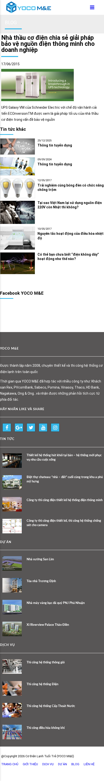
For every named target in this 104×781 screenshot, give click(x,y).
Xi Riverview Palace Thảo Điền (48, 624)
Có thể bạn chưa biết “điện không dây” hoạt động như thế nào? (68, 256)
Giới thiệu (30, 764)
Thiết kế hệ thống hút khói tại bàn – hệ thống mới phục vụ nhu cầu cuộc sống (64, 457)
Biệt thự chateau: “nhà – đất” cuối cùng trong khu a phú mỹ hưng (65, 479)
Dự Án (62, 764)
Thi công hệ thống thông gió (46, 662)
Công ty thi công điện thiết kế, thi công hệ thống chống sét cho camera (64, 523)
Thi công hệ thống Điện (42, 684)
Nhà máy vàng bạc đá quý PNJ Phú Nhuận (56, 603)
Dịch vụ (48, 764)
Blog (75, 764)
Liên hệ (89, 764)
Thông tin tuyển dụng (54, 145)
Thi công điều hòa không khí (46, 728)
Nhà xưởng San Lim (40, 559)
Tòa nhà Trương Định (41, 581)
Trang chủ (9, 764)
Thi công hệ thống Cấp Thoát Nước (51, 706)
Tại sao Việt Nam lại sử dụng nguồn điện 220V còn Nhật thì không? (69, 205)
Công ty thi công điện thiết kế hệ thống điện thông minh (65, 500)
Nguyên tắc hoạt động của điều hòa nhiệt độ (70, 236)
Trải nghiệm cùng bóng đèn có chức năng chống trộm (70, 187)
